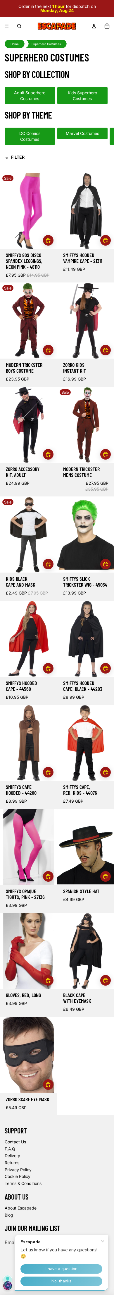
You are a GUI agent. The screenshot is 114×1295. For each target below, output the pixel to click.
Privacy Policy (18, 1169)
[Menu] (6, 26)
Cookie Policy (17, 1176)
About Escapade (21, 1207)
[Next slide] (102, 136)
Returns (12, 1162)
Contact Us (15, 1141)
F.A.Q (10, 1148)
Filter (18, 157)
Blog (9, 1214)
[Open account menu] (94, 26)
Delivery (12, 1155)
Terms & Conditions (23, 1183)
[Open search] (19, 26)
